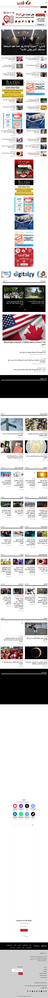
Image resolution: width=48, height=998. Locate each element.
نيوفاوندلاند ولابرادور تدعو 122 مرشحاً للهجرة (6, 482)
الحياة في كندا (36, 129)
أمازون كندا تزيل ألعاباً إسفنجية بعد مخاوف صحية (42, 541)
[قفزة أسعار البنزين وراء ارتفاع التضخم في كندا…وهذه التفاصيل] (30, 591)
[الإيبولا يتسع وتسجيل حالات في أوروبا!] (18, 534)
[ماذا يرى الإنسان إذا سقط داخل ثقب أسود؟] (19, 154)
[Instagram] (21, 808)
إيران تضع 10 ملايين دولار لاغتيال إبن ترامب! (6, 541)
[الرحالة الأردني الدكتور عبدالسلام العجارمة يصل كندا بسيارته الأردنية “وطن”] (12, 629)
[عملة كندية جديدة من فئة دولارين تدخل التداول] (36, 446)
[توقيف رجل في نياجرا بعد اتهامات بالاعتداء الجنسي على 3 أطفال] (43, 140)
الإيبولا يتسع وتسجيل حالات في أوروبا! (18, 541)
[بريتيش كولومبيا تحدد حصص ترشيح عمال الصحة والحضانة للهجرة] (43, 58)
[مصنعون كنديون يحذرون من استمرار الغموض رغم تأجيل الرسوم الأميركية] (42, 591)
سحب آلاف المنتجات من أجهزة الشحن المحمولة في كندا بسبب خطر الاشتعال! (22, 7)
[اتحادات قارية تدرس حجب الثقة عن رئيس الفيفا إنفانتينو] (18, 562)
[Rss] (28, 991)
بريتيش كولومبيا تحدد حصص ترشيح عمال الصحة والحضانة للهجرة (18, 484)
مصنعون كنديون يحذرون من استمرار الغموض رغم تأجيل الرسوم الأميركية (42, 601)
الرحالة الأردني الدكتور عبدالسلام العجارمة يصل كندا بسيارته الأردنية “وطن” (13, 640)
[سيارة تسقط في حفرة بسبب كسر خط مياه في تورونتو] (6, 504)
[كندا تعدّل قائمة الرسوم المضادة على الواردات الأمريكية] (19, 140)
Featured (42, 43)
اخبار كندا (37, 43)
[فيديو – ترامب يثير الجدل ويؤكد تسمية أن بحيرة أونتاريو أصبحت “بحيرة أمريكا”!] (19, 131)
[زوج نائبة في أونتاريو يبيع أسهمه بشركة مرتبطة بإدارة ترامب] (43, 154)
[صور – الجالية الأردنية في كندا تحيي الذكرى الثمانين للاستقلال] (6, 591)
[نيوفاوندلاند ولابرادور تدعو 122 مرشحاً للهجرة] (6, 475)
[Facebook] (33, 808)
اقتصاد (45, 584)
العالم (21, 526)
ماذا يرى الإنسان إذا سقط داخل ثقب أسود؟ (42, 569)
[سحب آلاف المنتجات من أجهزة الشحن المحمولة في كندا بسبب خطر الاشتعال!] (19, 66)
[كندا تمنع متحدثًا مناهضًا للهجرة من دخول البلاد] (43, 66)
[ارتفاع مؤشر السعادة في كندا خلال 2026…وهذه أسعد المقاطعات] (43, 107)
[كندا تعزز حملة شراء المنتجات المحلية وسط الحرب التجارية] (43, 146)
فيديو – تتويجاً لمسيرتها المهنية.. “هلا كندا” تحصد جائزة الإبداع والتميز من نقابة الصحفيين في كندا (18, 603)
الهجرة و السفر (36, 56)
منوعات (45, 618)
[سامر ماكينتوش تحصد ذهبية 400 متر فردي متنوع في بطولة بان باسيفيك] (6, 562)
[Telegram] (27, 816)
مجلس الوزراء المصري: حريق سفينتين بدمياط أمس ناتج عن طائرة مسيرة (30, 514)
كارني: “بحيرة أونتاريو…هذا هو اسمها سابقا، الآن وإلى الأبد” (29, 369)
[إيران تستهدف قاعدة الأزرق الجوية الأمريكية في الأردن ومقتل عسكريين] (42, 504)
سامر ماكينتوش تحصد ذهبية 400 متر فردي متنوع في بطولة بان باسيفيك (6, 571)
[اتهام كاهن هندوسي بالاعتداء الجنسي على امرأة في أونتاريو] (19, 146)
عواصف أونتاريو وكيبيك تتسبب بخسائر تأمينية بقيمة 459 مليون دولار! (15, 303)
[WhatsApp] (21, 816)
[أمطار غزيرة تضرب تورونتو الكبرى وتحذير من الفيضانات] (30, 475)
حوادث (21, 497)
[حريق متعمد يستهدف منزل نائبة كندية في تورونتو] (19, 100)
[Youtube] (15, 808)
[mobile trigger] (46, 2)
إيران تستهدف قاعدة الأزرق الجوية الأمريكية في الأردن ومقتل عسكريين (42, 514)
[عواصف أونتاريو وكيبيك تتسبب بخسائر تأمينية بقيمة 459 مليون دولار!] (43, 100)
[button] (25, 309)
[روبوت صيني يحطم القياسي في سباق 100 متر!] (36, 629)
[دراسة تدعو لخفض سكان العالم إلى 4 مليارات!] (12, 652)
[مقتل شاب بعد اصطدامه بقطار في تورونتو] (18, 504)
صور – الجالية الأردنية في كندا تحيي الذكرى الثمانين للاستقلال (7, 601)
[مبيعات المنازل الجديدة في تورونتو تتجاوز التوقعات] (43, 131)
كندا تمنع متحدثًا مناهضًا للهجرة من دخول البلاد (32, 352)
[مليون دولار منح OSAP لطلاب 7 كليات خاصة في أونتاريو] (34, 292)
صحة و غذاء (44, 526)
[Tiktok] (33, 816)
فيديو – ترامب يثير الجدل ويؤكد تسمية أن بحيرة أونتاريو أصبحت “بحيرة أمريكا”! (8, 132)
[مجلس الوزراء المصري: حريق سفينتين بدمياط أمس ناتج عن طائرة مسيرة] (30, 504)
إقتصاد (45, 595)
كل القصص (4, 281)
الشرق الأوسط (43, 497)
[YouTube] (41, 991)
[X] (27, 808)
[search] (2, 3)
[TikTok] (37, 991)
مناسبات (20, 584)
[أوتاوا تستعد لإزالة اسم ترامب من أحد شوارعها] (12, 424)
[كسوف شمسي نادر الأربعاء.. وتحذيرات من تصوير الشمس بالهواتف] (36, 652)
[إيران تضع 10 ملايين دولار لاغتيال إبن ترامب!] (6, 534)
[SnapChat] (32, 991)
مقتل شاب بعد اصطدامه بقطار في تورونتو (19, 512)
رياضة (21, 554)
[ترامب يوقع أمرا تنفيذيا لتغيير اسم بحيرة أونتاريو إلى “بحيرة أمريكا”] (19, 74)
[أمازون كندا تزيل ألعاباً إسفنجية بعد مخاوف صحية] (42, 534)
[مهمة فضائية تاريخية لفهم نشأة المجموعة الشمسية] (30, 562)
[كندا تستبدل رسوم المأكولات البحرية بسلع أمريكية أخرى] (19, 58)
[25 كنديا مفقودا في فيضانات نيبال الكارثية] (19, 107)
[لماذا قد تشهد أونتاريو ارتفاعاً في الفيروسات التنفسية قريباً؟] (30, 534)
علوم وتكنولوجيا (43, 554)
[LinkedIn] (15, 816)
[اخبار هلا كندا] (24, 3)
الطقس (45, 467)
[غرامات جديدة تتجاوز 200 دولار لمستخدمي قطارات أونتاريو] (12, 446)
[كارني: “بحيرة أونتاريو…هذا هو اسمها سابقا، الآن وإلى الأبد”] (43, 74)
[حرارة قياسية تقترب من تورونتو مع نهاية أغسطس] (42, 475)
